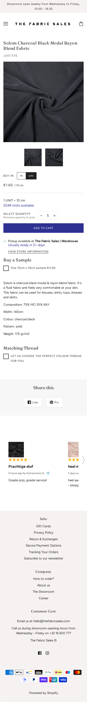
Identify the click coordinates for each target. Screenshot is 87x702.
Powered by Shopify (43, 693)
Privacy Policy (43, 532)
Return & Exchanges (43, 539)
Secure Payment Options (43, 545)
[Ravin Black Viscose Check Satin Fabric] (16, 449)
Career (43, 598)
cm (31, 176)
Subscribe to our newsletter (43, 558)
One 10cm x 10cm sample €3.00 (33, 267)
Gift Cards (43, 526)
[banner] (42, 24)
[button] (83, 458)
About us (43, 585)
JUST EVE (10, 55)
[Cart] (81, 23)
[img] (40, 653)
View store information (28, 251)
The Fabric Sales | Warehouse (56, 241)
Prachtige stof (20, 466)
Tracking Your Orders (43, 552)
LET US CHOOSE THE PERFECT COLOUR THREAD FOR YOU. (46, 358)
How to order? (43, 579)
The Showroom (43, 592)
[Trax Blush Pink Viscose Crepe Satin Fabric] (75, 449)
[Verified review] (48, 473)
